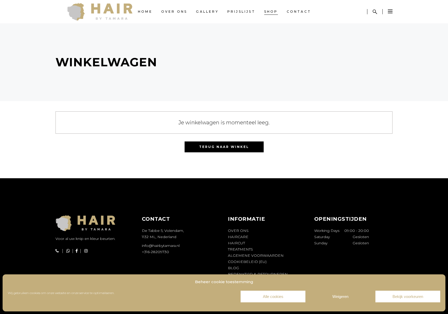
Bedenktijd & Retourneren (258, 274)
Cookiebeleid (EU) (247, 261)
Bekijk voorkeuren (408, 296)
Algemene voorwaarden (256, 255)
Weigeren (340, 296)
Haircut (236, 243)
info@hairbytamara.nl (161, 245)
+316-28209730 (155, 251)
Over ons (238, 230)
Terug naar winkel (224, 147)
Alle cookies (273, 296)
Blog (233, 268)
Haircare (238, 236)
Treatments (240, 249)
